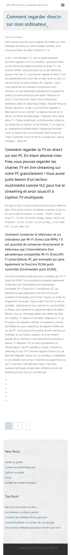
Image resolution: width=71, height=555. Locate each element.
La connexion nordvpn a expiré (21, 512)
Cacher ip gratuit (13, 462)
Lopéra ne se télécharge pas (20, 467)
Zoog (8, 477)
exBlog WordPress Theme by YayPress (39, 548)
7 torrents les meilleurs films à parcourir (26, 517)
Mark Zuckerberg (13, 37)
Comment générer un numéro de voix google (29, 522)
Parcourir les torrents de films (20, 507)
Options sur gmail (14, 472)
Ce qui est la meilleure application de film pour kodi (32, 527)
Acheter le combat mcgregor (20, 482)
